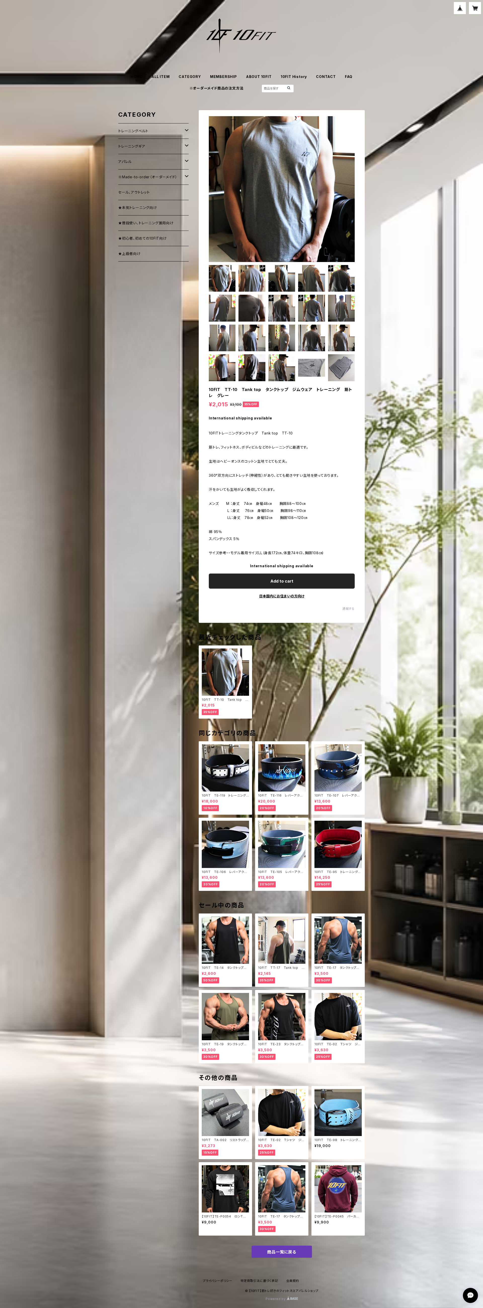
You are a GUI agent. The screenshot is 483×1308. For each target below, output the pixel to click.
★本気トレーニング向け (137, 207)
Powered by (276, 1299)
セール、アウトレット (134, 192)
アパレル (125, 161)
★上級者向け (129, 253)
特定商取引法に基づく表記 (259, 1281)
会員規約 (292, 1281)
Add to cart (281, 581)
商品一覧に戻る (281, 1251)
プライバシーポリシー (217, 1281)
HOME (136, 76)
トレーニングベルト (133, 131)
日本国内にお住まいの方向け (281, 596)
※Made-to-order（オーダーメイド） (147, 177)
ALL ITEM (160, 76)
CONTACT (326, 76)
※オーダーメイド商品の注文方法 (216, 88)
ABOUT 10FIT (259, 76)
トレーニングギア (131, 146)
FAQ (348, 76)
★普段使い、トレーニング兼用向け (146, 223)
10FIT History (294, 76)
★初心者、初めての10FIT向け (142, 238)
